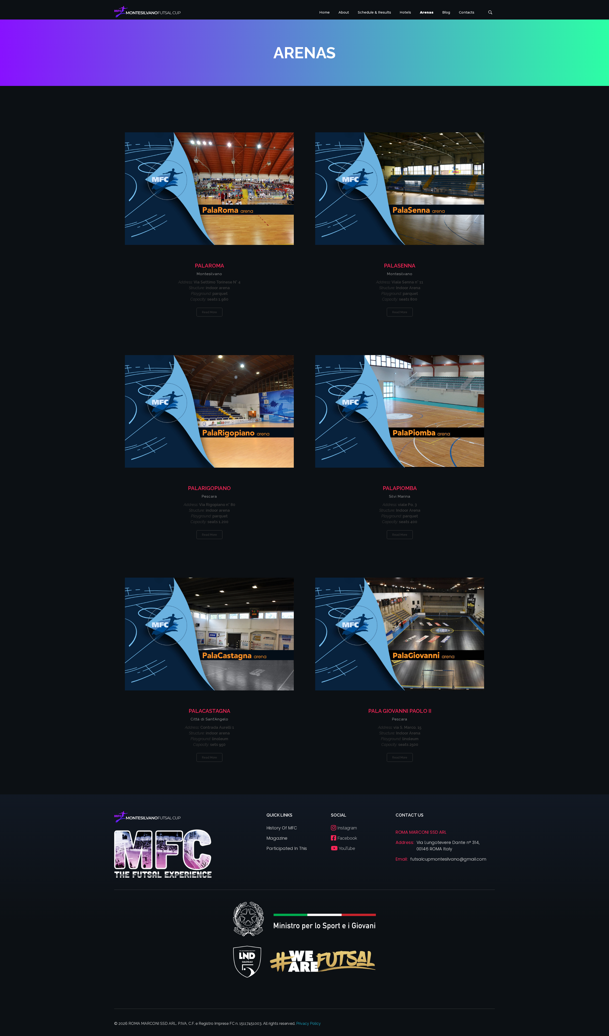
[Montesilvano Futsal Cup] (147, 12)
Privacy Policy (308, 1023)
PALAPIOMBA (400, 488)
